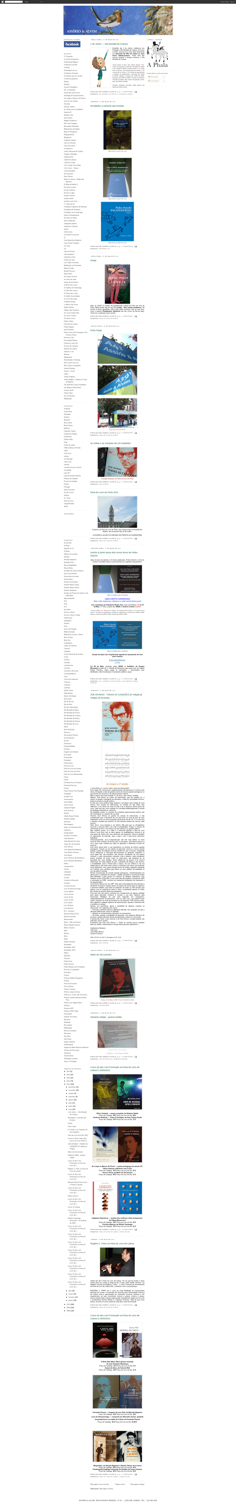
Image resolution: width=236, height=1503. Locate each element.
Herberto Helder (69, 819)
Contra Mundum (69, 171)
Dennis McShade (70, 696)
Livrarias (67, 883)
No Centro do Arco (70, 276)
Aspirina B (67, 112)
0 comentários (127, 92)
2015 (68, 1071)
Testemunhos (69, 1056)
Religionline (68, 357)
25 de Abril (67, 543)
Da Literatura (68, 174)
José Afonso (68, 847)
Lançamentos (69, 866)
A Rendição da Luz (70, 70)
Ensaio (66, 741)
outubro (71, 1093)
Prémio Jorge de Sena (72, 992)
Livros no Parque (74, 1207)
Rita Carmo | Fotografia (72, 365)
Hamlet (66, 813)
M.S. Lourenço (69, 911)
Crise (66, 676)
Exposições (68, 757)
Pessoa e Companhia (71, 970)
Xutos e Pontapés (70, 1061)
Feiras (66, 777)
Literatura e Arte (69, 257)
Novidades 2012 (69, 950)
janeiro (71, 1300)
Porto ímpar (72, 1126)
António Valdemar (70, 590)
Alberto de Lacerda (70, 554)
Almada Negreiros (70, 559)
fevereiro (71, 1297)
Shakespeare (68, 1044)
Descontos (68, 699)
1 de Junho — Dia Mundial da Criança (109, 44)
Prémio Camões (69, 989)
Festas (66, 788)
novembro (72, 1090)
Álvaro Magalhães (70, 565)
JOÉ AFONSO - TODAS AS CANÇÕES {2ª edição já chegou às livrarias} (116, 696)
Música (66, 933)
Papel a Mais (68, 321)
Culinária (67, 685)
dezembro (72, 1087)
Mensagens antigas (137, 1484)
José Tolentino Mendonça (73, 861)
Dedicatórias (68, 693)
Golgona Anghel (69, 808)
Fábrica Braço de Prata (72, 448)
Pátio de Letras (69, 490)
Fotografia (67, 794)
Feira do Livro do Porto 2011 (78, 1135)
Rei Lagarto (68, 1025)
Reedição (67, 1022)
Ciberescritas (68, 157)
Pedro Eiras (68, 961)
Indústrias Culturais (71, 226)
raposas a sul (69, 351)
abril (70, 1291)
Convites (67, 668)
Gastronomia (68, 799)
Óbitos (66, 953)
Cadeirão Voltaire (70, 140)
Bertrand (67, 420)
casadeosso (68, 148)
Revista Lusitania (70, 1031)
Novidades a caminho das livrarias (107, 106)
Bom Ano (67, 640)
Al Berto (67, 551)
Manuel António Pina (71, 914)
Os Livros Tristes (70, 316)
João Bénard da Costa (72, 841)
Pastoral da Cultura (71, 324)
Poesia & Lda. (69, 337)
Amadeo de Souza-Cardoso (73, 571)
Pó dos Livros (69, 492)
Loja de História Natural (72, 476)
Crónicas (67, 682)
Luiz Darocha (68, 908)
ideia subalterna (69, 221)
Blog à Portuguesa (70, 132)
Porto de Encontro (70, 983)
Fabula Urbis (68, 439)
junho (70, 1106)
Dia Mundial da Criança (72, 715)
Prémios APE (69, 1008)
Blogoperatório (69, 134)
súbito (66, 374)
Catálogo (67, 651)
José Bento (68, 855)
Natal (66, 939)
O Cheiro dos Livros (71, 293)
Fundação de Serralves (72, 209)
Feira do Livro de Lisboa (72, 768)
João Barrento (69, 838)
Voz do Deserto (69, 396)
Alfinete (66, 557)
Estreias (67, 749)
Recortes (67, 1019)
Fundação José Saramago (73, 212)
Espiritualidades (69, 746)
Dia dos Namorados (71, 707)
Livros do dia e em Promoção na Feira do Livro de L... (76, 1163)
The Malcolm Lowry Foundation (75, 385)
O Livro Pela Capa (70, 299)
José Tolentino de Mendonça (74, 858)
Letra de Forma (69, 251)
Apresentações (69, 598)
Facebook (67, 760)
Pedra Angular (69, 327)
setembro (72, 1097)
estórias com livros (70, 201)
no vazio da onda (70, 279)
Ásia (65, 604)
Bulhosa (67, 428)
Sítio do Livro (68, 501)
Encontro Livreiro (70, 187)
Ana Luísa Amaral (70, 573)
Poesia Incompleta (70, 481)
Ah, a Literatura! (69, 90)
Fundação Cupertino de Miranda (75, 207)
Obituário (67, 956)
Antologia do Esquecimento (73, 95)
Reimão (66, 354)
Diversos (67, 732)
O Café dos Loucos (71, 290)
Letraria (66, 464)
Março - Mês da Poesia (72, 922)
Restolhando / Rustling (72, 360)
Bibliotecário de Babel (71, 129)
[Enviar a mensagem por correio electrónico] (135, 92)
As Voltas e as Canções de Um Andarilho (110, 443)
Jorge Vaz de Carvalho (72, 844)
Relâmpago (68, 1028)
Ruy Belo (67, 1036)
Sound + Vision (69, 371)
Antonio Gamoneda (71, 582)
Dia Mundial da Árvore (72, 713)
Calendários (68, 643)
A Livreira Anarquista (71, 59)
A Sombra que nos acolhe (73, 76)
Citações (67, 662)
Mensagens (154, 77)
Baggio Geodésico (70, 120)
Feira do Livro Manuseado (73, 774)
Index (66, 451)
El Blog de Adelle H (71, 184)
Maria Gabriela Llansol (72, 925)
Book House (68, 425)
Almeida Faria (69, 562)
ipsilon (66, 229)
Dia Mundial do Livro (71, 724)
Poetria (66, 484)
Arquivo (66, 417)
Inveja (70, 1123)
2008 (68, 1311)
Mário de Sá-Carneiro (75, 1152)
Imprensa (67, 830)
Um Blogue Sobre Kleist (72, 387)
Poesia (66, 975)
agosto (71, 1100)
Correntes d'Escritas (71, 671)
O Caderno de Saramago (72, 288)
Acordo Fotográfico (70, 87)
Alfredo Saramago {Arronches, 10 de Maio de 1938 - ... (77, 1220)
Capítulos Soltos (70, 431)
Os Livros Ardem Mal (71, 313)
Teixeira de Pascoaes (71, 1050)
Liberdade (67, 872)
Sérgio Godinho (69, 1042)
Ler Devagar (68, 459)
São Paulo (67, 1039)
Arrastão (67, 104)
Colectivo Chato (69, 162)
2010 (68, 1304)
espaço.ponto (69, 198)
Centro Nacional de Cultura (73, 151)
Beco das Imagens (70, 123)
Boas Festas (68, 637)
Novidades (67, 944)
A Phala (66, 67)
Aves (66, 626)
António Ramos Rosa (71, 587)
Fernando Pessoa (70, 785)
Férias (66, 780)
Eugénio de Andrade (71, 752)
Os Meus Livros (69, 318)
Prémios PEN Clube (71, 1011)
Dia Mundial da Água (71, 710)
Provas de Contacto (71, 346)
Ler (65, 249)
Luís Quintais (68, 905)
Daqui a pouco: (73, 1196)
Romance (67, 1033)
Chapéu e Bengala (70, 154)
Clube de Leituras (70, 160)
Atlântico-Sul (68, 115)
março (70, 1294)
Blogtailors (67, 137)
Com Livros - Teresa (71, 168)
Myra (65, 936)
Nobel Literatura (69, 942)
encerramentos (69, 738)
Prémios (67, 1005)
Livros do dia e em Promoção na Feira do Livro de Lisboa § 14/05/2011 (114, 1317)
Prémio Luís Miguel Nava (73, 1003)
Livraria (66, 877)
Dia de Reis (68, 704)
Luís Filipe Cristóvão (71, 262)
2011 (68, 1084)
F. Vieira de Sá (69, 204)
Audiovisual (68, 618)
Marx (65, 930)
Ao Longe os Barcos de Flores (75, 98)
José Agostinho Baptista (72, 240)
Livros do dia (68, 897)
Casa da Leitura (69, 146)
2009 (68, 1307)
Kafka (66, 863)
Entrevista (67, 743)
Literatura (67, 875)
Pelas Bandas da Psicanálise (74, 967)
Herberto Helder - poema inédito (106, 1017)
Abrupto (66, 84)
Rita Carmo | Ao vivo (71, 363)
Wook (66, 506)
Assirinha (67, 609)
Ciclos (66, 657)
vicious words (69, 390)
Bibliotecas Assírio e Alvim (73, 634)
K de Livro (67, 453)
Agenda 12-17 (69, 548)
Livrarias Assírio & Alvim (72, 467)
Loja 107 (67, 473)
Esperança (68, 437)
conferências (68, 665)
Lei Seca (67, 246)
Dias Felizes (68, 176)
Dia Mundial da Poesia (72, 721)
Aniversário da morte (71, 576)
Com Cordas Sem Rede (72, 165)
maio (70, 1109)
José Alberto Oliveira (71, 852)
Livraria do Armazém (71, 880)
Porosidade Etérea (70, 340)
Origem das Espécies (71, 310)
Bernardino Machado (71, 126)
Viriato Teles (68, 393)
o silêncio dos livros (71, 304)
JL (65, 237)
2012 (68, 1081)
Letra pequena (69, 254)
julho (70, 1103)
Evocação (67, 755)
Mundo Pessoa (69, 271)
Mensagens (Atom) (106, 1489)
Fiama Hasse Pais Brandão (73, 791)
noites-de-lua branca (71, 282)
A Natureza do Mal (70, 65)
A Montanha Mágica (71, 62)
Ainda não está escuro (72, 93)
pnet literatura (69, 329)
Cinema (66, 660)
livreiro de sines (69, 260)
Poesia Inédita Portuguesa (73, 978)
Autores (66, 623)
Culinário (67, 688)
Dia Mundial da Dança (72, 718)
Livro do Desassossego (72, 889)
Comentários (154, 81)
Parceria (67, 958)
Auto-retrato (68, 118)
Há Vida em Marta (70, 218)
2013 (68, 1078)
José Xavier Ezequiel (71, 243)
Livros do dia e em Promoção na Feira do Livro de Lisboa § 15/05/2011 (114, 1069)
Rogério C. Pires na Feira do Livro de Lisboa (112, 1243)
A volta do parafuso (71, 79)
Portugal (67, 487)
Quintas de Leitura (70, 349)
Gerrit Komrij (68, 805)
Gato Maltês (68, 802)
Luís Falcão (68, 902)
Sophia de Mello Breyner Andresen (76, 1047)
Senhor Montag (69, 368)
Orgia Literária (69, 307)
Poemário (67, 972)
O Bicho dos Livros (71, 285)
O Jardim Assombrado (72, 296)
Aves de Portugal (70, 629)
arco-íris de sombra (71, 101)
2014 (68, 1075)
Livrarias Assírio (69, 886)
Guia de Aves (69, 810)
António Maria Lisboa (71, 585)
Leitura (66, 456)
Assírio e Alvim (69, 612)
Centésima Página (70, 434)
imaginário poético (70, 223)
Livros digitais (69, 891)
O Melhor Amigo (69, 302)
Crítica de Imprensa (71, 679)
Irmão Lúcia (68, 232)
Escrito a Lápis (69, 193)
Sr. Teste (67, 498)
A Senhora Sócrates (71, 73)
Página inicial (120, 1484)
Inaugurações (69, 833)
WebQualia (68, 399)
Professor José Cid (71, 343)
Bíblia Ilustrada (69, 632)
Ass (65, 607)
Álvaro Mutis (68, 568)
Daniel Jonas (68, 690)
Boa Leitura (68, 423)
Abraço (66, 81)
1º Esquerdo (68, 56)
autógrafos (67, 621)
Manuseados (68, 919)
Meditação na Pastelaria (72, 265)
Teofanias (67, 1053)
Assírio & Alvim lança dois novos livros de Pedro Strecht (114, 554)
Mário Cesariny (69, 928)
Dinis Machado (69, 729)
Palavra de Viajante (71, 478)
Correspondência (70, 674)
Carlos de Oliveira (70, 646)
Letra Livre (67, 462)
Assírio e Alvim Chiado (72, 615)
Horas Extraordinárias (71, 215)
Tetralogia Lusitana (70, 1058)
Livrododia (67, 470)
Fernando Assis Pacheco (73, 782)
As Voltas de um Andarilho (73, 109)
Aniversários (68, 579)
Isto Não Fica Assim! (71, 235)
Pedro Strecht (69, 964)
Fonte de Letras (69, 445)
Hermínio (67, 822)
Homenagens (68, 824)
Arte (65, 601)
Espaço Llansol (69, 195)
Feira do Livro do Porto (72, 771)
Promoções (68, 1014)
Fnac (65, 442)
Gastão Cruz (68, 796)
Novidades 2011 (69, 947)
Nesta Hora (68, 274)
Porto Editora (68, 986)
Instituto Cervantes (70, 835)
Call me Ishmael (69, 143)
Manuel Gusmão (70, 916)
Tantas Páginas (69, 377)
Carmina (67, 648)
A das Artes (68, 411)
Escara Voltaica (69, 190)
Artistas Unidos (69, 107)
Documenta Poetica (71, 735)
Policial (66, 981)
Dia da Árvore (69, 701)
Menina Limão (69, 268)
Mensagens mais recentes (99, 1484)
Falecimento (68, 763)
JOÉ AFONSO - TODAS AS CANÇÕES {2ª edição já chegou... (78, 1146)
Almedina (67, 414)
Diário (66, 727)
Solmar (66, 495)
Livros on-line (68, 900)
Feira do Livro (69, 766)
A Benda (67, 409)
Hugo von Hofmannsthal (72, 827)
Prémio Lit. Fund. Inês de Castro (75, 995)
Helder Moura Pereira (71, 816)
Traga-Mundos (69, 504)
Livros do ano (69, 894)
